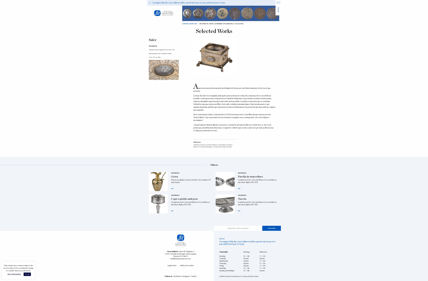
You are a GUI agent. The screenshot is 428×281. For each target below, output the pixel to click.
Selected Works (214, 31)
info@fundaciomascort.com (180, 259)
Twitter (194, 276)
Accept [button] (27, 274)
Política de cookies (187, 265)
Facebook (177, 276)
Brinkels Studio (253, 276)
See (172, 188)
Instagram (186, 276)
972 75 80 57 (183, 256)
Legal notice (171, 265)
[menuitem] (172, 265)
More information (14, 274)
